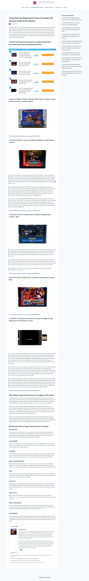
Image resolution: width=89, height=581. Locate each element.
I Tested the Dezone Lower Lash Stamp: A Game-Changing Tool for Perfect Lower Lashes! (71, 29)
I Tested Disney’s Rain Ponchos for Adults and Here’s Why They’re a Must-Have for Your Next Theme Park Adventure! (31, 556)
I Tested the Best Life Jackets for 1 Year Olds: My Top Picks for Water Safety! (26, 560)
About (27, 7)
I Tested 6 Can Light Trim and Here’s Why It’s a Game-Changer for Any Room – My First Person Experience (72, 59)
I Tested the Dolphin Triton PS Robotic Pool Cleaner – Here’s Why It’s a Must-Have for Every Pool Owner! (71, 47)
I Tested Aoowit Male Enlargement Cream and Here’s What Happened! (24, 558)
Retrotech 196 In (15, 277)
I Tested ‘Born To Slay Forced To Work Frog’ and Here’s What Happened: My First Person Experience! (72, 73)
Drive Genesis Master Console (23, 321)
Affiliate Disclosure (49, 7)
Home (23, 7)
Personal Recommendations (37, 7)
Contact (65, 7)
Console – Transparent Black (23, 101)
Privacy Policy (58, 7)
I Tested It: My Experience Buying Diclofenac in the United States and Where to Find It (27, 562)
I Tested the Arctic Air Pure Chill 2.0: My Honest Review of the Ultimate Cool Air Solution (71, 36)
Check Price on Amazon (48, 54)
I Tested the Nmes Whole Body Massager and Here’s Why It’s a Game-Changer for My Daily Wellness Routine (72, 66)
